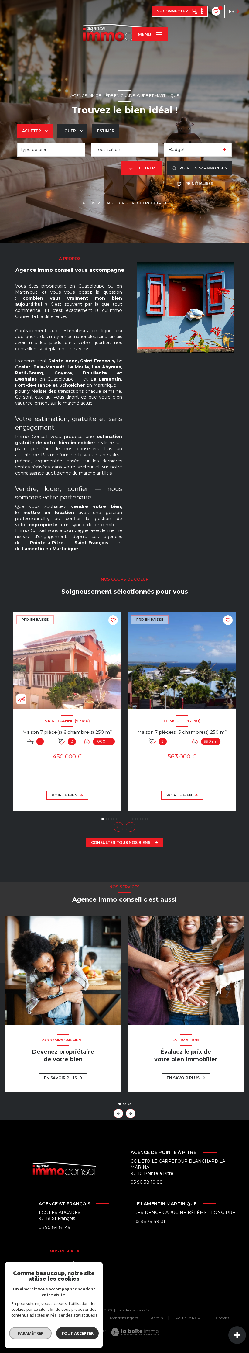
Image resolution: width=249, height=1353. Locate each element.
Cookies (222, 1318)
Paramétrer (30, 1333)
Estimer (105, 131)
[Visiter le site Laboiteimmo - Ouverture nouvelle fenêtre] (134, 1332)
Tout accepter (77, 1333)
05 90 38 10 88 (147, 1182)
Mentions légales (124, 1318)
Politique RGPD (189, 1318)
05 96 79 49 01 (149, 1221)
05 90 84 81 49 (54, 1227)
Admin (157, 1318)
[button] (130, 827)
